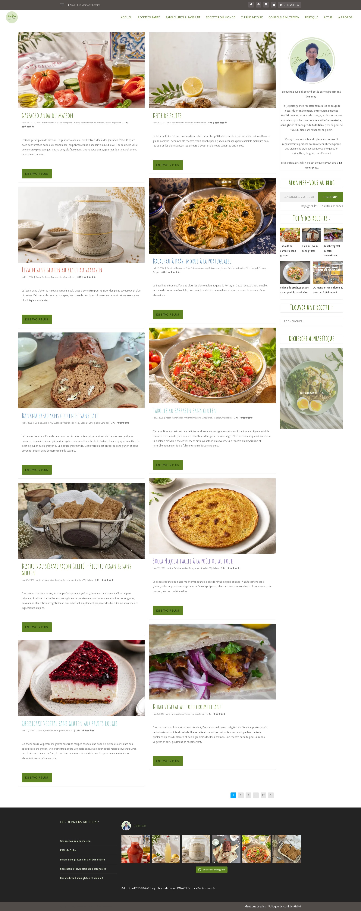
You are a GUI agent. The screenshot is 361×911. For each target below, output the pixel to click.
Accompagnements (174, 417)
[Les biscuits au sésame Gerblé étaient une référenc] (286, 849)
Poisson (262, 268)
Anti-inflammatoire (45, 122)
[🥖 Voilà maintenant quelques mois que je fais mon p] (196, 849)
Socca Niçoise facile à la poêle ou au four (193, 561)
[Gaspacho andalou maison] (81, 70)
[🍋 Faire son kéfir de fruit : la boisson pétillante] (166, 849)
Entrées (100, 122)
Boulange (46, 277)
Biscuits (58, 580)
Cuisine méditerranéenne (84, 122)
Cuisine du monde (198, 268)
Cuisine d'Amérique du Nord (66, 422)
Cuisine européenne (217, 268)
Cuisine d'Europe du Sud (178, 268)
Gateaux (84, 422)
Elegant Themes (79, 906)
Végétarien (200, 713)
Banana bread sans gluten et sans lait (60, 415)
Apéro (170, 568)
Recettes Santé (149, 17)
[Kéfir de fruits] (212, 70)
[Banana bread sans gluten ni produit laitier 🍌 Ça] (226, 849)
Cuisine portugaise (236, 268)
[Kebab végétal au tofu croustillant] (212, 661)
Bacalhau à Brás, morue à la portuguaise (192, 261)
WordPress (107, 906)
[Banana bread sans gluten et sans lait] (81, 370)
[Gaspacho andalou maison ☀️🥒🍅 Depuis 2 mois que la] (135, 849)
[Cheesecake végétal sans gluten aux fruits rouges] (81, 678)
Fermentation (57, 277)
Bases (38, 277)
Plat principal (252, 268)
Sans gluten (69, 277)
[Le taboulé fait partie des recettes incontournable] (256, 849)
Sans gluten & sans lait (183, 17)
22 (263, 795)
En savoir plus (36, 173)
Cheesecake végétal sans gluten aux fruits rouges (70, 723)
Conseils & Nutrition (283, 17)
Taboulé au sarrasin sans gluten (185, 410)
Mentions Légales (255, 906)
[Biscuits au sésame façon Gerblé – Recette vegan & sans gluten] (81, 521)
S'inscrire (330, 197)
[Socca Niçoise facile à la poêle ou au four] (212, 516)
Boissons (189, 122)
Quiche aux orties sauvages (92, 5)
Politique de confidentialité (284, 906)
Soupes (108, 122)
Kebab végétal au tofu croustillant (187, 706)
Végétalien (116, 122)
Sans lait (104, 422)
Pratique (311, 17)
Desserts (40, 730)
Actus (328, 17)
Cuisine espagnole (63, 122)
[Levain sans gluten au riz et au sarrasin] (81, 225)
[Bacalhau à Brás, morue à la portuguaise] (212, 216)
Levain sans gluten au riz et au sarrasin (62, 269)
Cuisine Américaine (43, 422)
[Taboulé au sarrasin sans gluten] (212, 365)
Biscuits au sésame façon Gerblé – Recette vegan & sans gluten (76, 569)
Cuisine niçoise (252, 17)
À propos (345, 17)
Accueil (126, 17)
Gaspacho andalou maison (47, 115)
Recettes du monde (220, 17)
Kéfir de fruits (167, 115)
